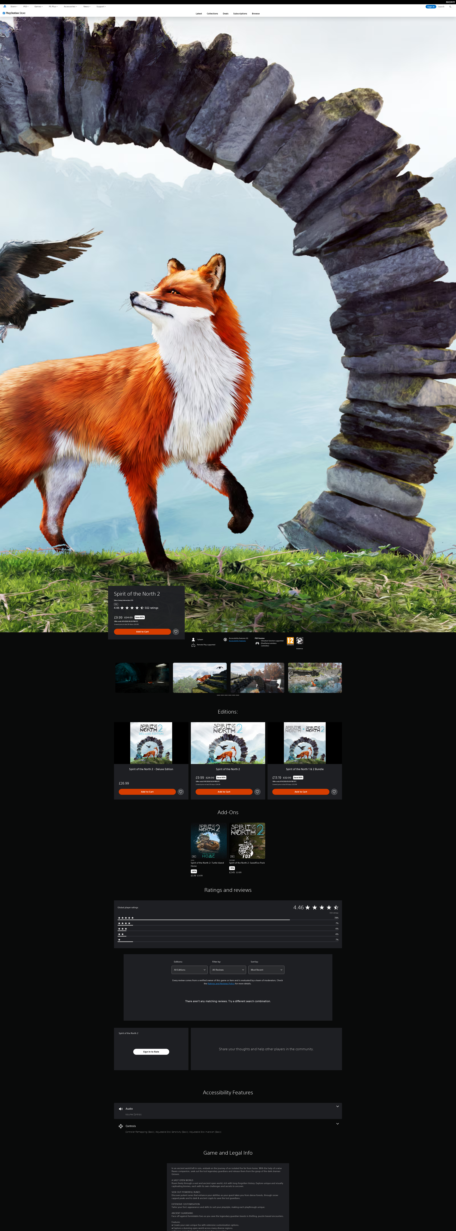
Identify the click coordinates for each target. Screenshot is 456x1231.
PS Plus (52, 6)
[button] (237, 641)
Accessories (69, 6)
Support (100, 6)
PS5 (25, 6)
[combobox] (190, 970)
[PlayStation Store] (15, 13)
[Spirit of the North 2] (142, 678)
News (86, 6)
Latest (199, 13)
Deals (225, 13)
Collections (212, 13)
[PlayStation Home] (5, 6)
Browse (256, 13)
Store (13, 6)
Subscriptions (240, 13)
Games (37, 6)
